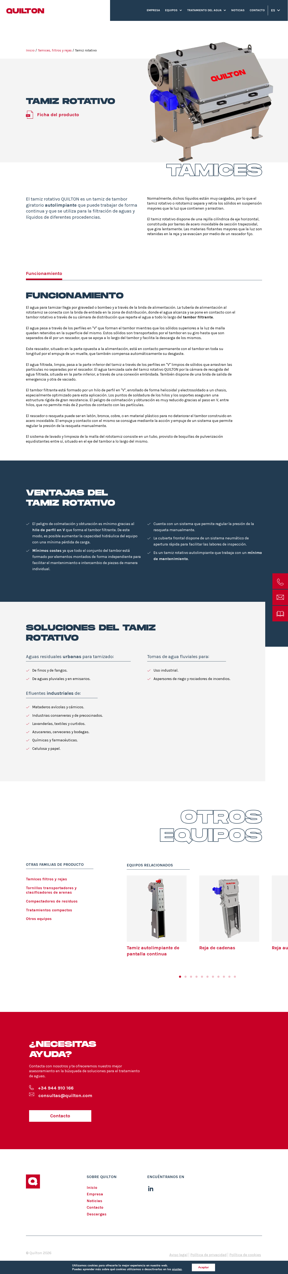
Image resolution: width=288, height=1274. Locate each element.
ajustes (177, 1269)
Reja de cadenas (217, 948)
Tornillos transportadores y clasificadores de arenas (51, 890)
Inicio (30, 50)
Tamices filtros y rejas (46, 879)
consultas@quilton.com (65, 1095)
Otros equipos (39, 918)
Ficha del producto (58, 114)
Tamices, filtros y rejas (55, 50)
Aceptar (203, 1267)
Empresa (153, 10)
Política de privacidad (208, 1255)
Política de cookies (245, 1255)
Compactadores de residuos (52, 901)
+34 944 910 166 (56, 1088)
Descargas (96, 1214)
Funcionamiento (44, 273)
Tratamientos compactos (49, 910)
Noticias (238, 10)
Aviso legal (178, 1255)
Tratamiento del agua (204, 10)
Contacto (257, 10)
